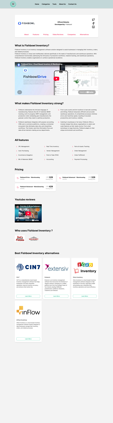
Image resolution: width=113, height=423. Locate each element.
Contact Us (72, 4)
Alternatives (84, 34)
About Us (62, 4)
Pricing (45, 34)
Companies (72, 34)
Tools (54, 4)
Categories (46, 4)
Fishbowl (69, 24)
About (26, 34)
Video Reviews (58, 34)
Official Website (63, 22)
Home (37, 4)
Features (36, 34)
